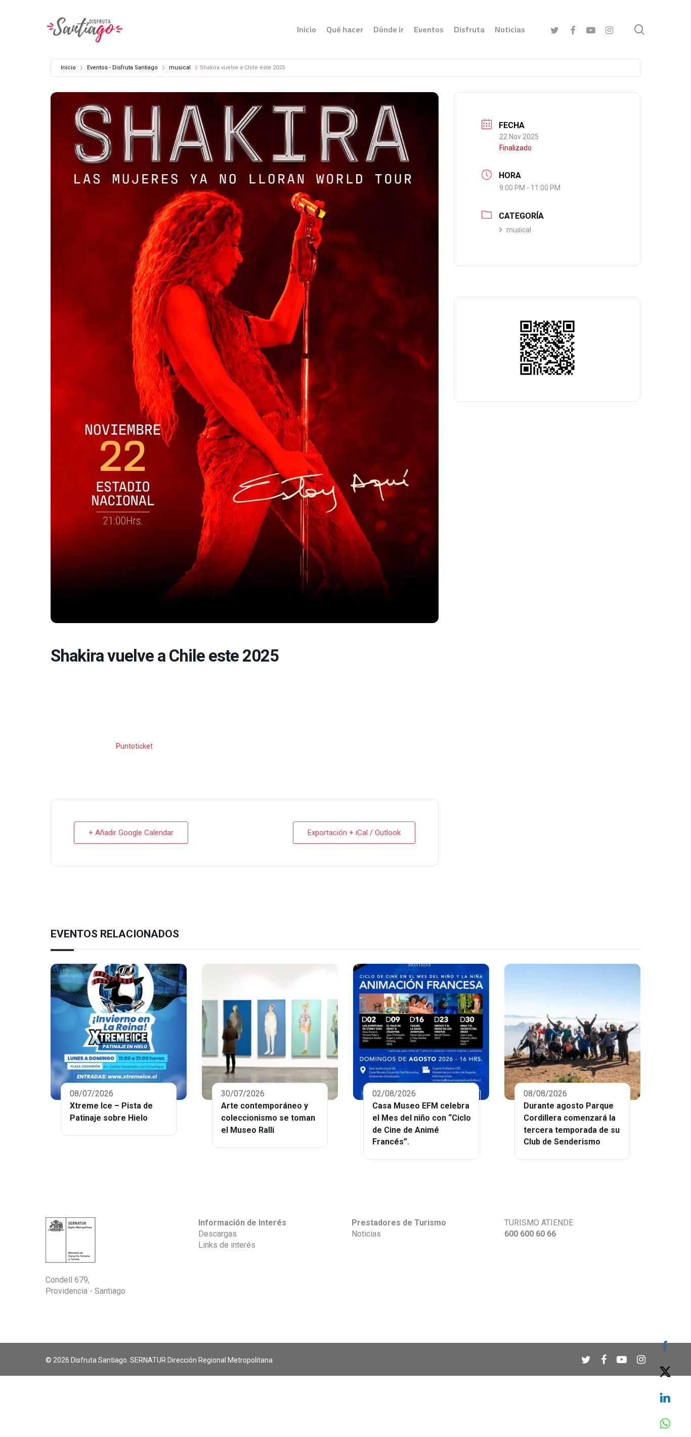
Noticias (366, 1234)
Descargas (217, 1234)
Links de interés (226, 1245)
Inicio (68, 67)
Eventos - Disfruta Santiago (122, 67)
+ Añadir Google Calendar (131, 832)
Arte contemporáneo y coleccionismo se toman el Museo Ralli (268, 1118)
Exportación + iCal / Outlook (354, 832)
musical (180, 67)
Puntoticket (133, 746)
